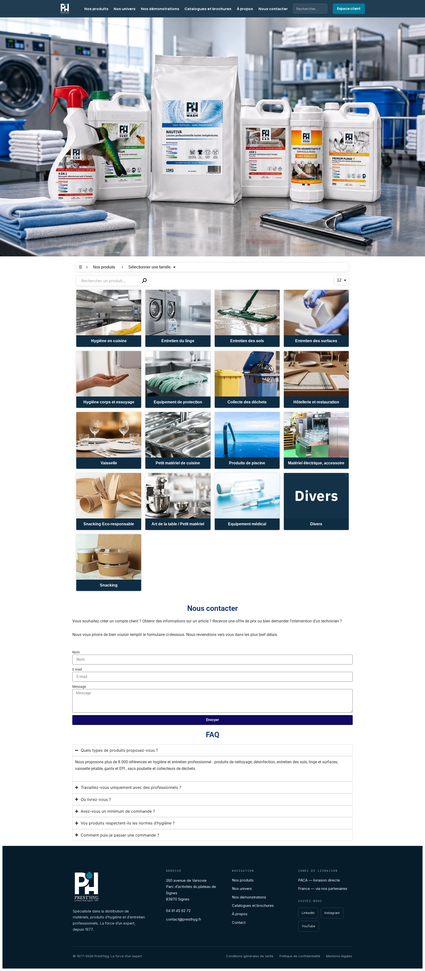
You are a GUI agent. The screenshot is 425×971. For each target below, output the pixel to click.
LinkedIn (308, 913)
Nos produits (96, 8)
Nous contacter (273, 8)
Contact (238, 922)
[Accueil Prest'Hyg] (65, 9)
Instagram (332, 913)
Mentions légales (339, 956)
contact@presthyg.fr (183, 919)
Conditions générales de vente (249, 956)
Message (79, 687)
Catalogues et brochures (207, 8)
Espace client (349, 8)
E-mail (77, 669)
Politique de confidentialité (299, 956)
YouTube (308, 926)
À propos (245, 8)
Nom (76, 652)
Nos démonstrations (160, 8)
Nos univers (125, 8)
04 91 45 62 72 (178, 910)
